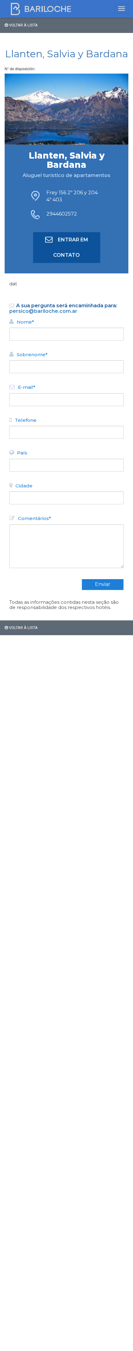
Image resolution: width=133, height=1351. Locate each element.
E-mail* (26, 387)
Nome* (25, 322)
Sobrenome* (32, 354)
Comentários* (34, 518)
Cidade (23, 486)
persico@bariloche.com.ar (43, 311)
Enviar (102, 584)
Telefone (25, 420)
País (22, 453)
